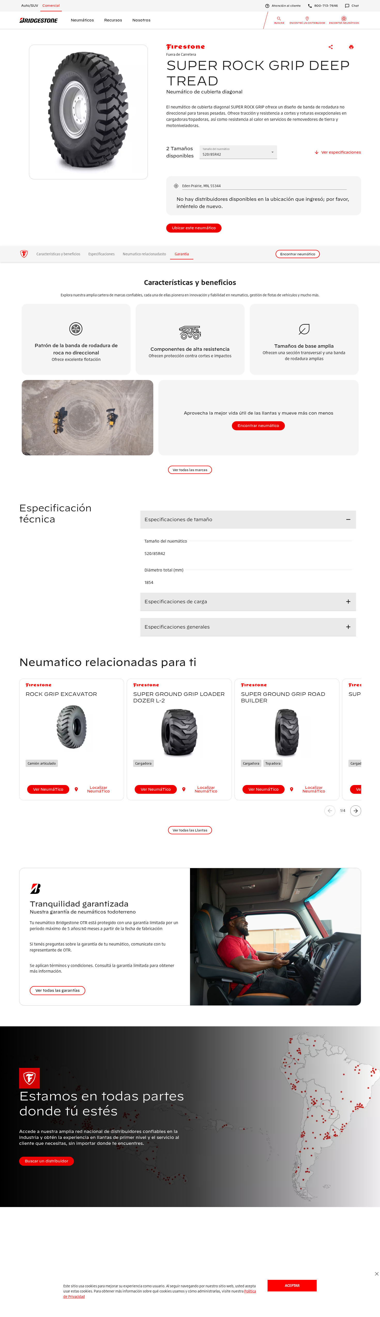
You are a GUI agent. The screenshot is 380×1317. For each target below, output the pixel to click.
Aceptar (292, 1285)
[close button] (377, 1274)
